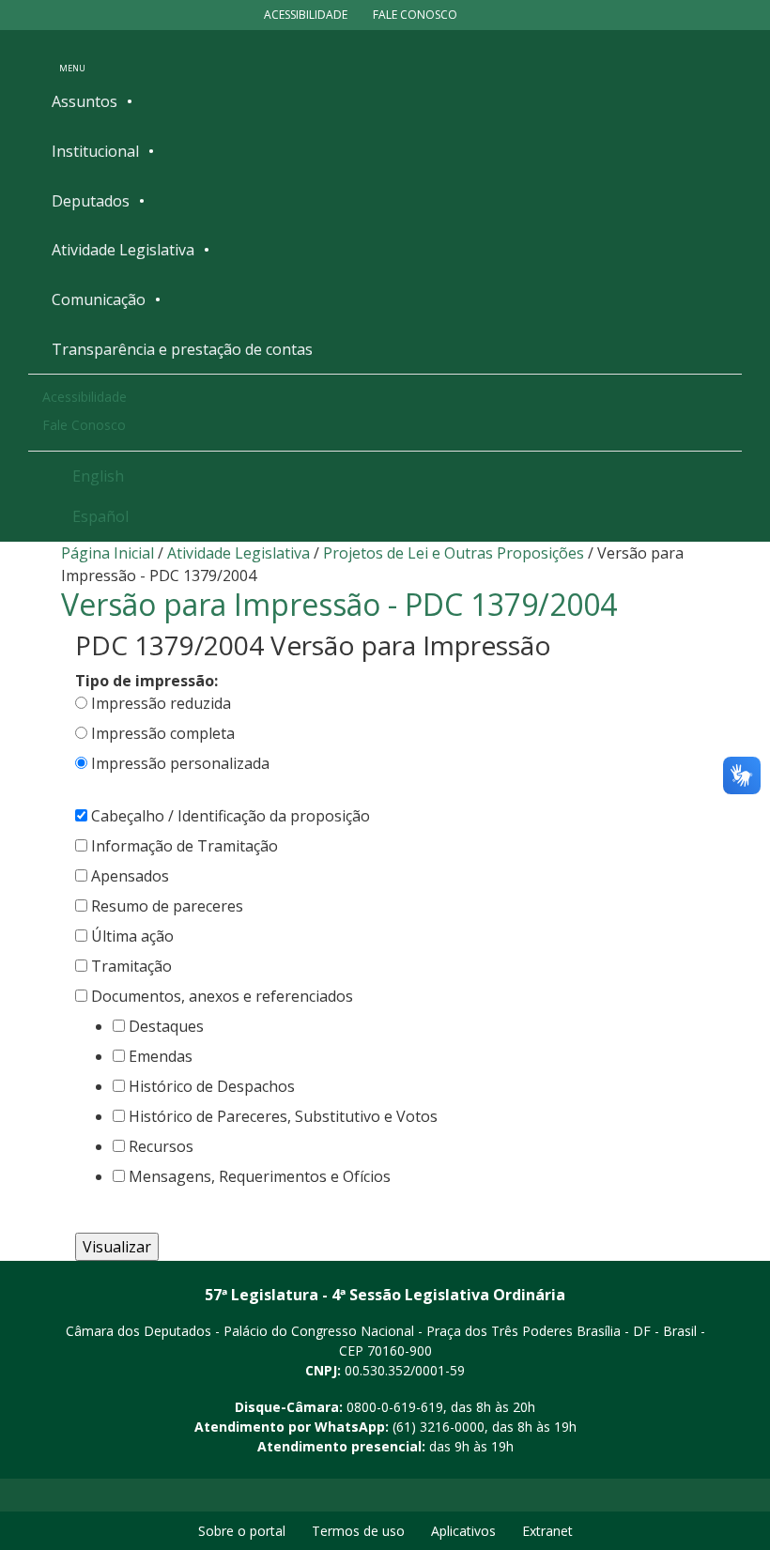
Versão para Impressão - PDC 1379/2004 (339, 604)
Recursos (161, 1146)
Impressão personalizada (180, 763)
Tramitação (131, 966)
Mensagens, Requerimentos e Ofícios (260, 1176)
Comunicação (99, 299)
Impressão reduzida (161, 703)
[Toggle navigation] (72, 55)
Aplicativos (463, 1531)
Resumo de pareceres (167, 906)
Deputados (91, 201)
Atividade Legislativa (123, 249)
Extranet (547, 1531)
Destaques (166, 1026)
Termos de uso (358, 1531)
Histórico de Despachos (212, 1086)
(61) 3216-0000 (439, 1426)
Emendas (160, 1056)
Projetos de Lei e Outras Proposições (453, 553)
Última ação (132, 936)
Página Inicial (107, 553)
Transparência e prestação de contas (182, 349)
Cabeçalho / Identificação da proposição (230, 816)
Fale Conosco (415, 15)
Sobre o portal (241, 1531)
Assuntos (84, 101)
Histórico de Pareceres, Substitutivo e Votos (283, 1116)
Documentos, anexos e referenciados (222, 996)
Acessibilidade (305, 15)
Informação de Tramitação (184, 846)
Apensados (130, 876)
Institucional (95, 151)
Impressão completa (163, 733)
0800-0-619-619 (394, 1407)
